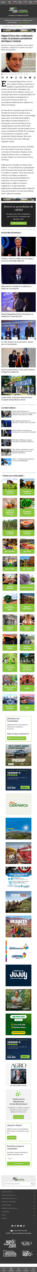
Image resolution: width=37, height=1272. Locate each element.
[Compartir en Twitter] (11, 78)
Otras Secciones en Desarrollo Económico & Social (18, 20)
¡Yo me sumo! (18, 1117)
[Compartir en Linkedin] (25, 78)
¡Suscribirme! (18, 1163)
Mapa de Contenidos (24, 22)
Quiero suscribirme (18, 223)
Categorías (11, 1270)
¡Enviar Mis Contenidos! (17, 738)
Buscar (33, 1270)
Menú (4, 1270)
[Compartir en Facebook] (7, 78)
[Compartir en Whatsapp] (16, 78)
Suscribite (18, 1270)
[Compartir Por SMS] (30, 78)
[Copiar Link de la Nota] (35, 78)
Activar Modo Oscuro (19, 1230)
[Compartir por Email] (21, 78)
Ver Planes (11, 1137)
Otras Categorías (12, 22)
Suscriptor (25, 1270)
